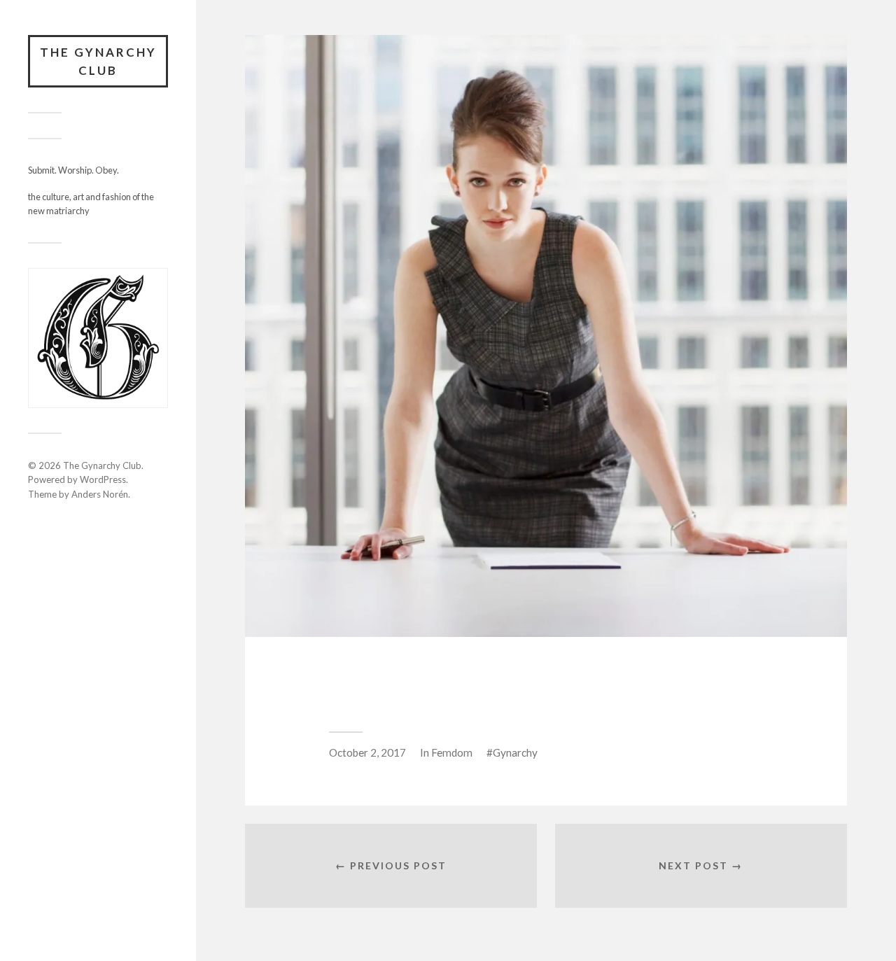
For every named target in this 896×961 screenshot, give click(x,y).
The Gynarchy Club (98, 61)
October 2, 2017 (367, 752)
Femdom (451, 752)
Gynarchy (515, 752)
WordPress (103, 479)
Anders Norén (99, 494)
